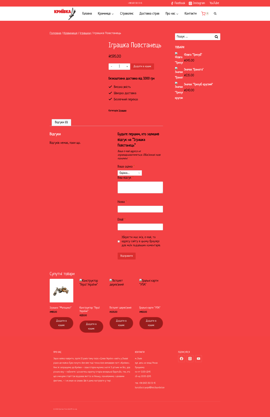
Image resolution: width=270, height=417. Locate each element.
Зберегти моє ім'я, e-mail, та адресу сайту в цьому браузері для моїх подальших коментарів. (141, 241)
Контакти (191, 13)
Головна (87, 13)
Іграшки (122, 110)
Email (122, 220)
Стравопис (126, 13)
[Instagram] (190, 358)
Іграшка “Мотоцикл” (61, 307)
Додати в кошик (142, 66)
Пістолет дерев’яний (120, 307)
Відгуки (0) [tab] (61, 122)
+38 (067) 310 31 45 (147, 383)
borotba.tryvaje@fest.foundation (150, 387)
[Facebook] (181, 358)
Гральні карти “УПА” (149, 307)
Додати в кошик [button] (61, 323)
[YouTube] (198, 358)
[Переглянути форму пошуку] (214, 13)
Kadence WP (81, 409)
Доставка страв (149, 13)
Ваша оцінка (126, 166)
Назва (122, 202)
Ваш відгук (126, 178)
